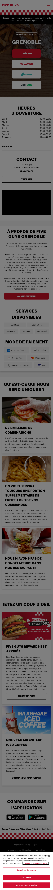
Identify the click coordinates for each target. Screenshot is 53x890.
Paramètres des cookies (26, 870)
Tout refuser (26, 878)
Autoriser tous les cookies (26, 885)
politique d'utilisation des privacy (35, 863)
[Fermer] (49, 856)
